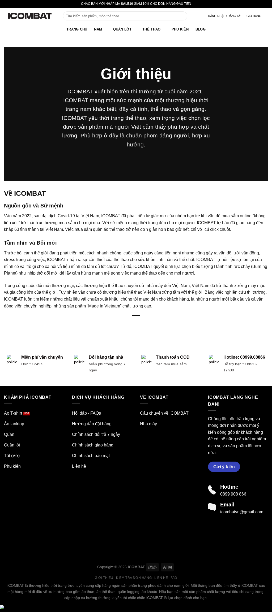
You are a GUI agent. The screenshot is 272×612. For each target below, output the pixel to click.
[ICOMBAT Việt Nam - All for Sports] (29, 16)
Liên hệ (161, 578)
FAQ (174, 578)
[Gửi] (182, 15)
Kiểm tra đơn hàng (134, 578)
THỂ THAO (151, 29)
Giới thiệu (104, 578)
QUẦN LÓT (122, 29)
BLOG (201, 29)
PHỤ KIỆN (180, 29)
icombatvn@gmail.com (241, 512)
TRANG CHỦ (76, 29)
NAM (98, 29)
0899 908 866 (233, 494)
